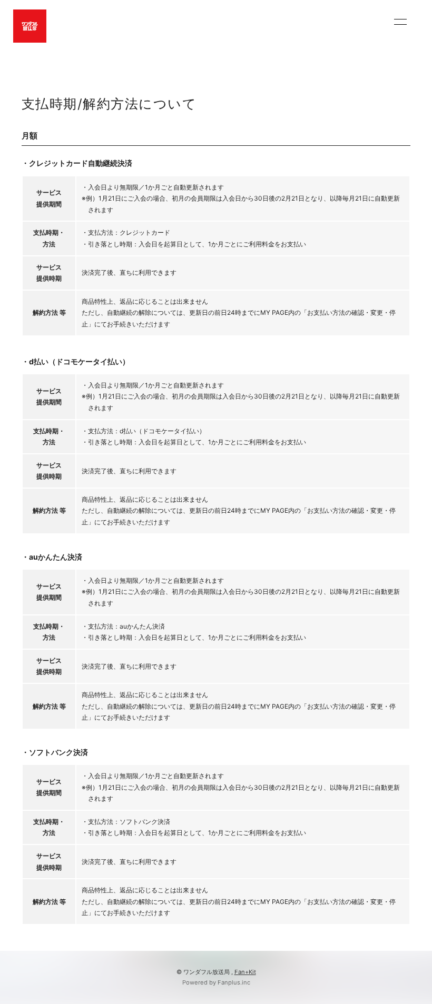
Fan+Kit (245, 972)
